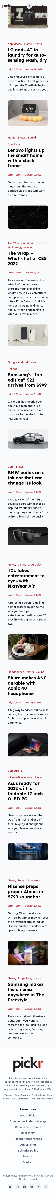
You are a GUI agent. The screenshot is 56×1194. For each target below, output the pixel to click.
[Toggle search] (36, 6)
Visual (21, 564)
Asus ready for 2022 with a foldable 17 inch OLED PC (25, 791)
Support (28, 1156)
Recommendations (28, 1127)
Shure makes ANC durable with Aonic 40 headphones (27, 685)
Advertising (28, 1144)
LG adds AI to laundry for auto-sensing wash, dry (27, 55)
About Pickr (28, 1115)
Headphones (16, 671)
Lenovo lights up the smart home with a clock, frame (26, 157)
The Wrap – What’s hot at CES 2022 (27, 258)
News (38, 43)
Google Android (18, 362)
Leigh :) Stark (14, 69)
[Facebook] (10, 1186)
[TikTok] (46, 1186)
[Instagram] (17, 1186)
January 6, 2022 (33, 808)
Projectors (24, 978)
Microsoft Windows (20, 777)
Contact (28, 1162)
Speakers (14, 144)
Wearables (35, 564)
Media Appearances (28, 1139)
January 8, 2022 (33, 272)
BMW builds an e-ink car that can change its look (27, 478)
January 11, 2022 (33, 69)
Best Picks (28, 1133)
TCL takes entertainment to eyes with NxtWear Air (26, 578)
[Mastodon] (38, 1186)
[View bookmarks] (43, 6)
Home (28, 43)
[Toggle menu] (51, 6)
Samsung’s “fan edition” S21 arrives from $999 (27, 380)
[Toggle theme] (29, 6)
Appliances (15, 43)
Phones (12, 368)
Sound (32, 137)
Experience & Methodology (28, 1121)
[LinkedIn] (24, 1186)
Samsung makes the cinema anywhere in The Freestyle (26, 992)
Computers (15, 770)
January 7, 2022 (33, 492)
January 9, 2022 (33, 174)
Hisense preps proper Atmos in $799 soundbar (25, 891)
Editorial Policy (28, 1150)
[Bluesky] (31, 1186)
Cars (11, 466)
